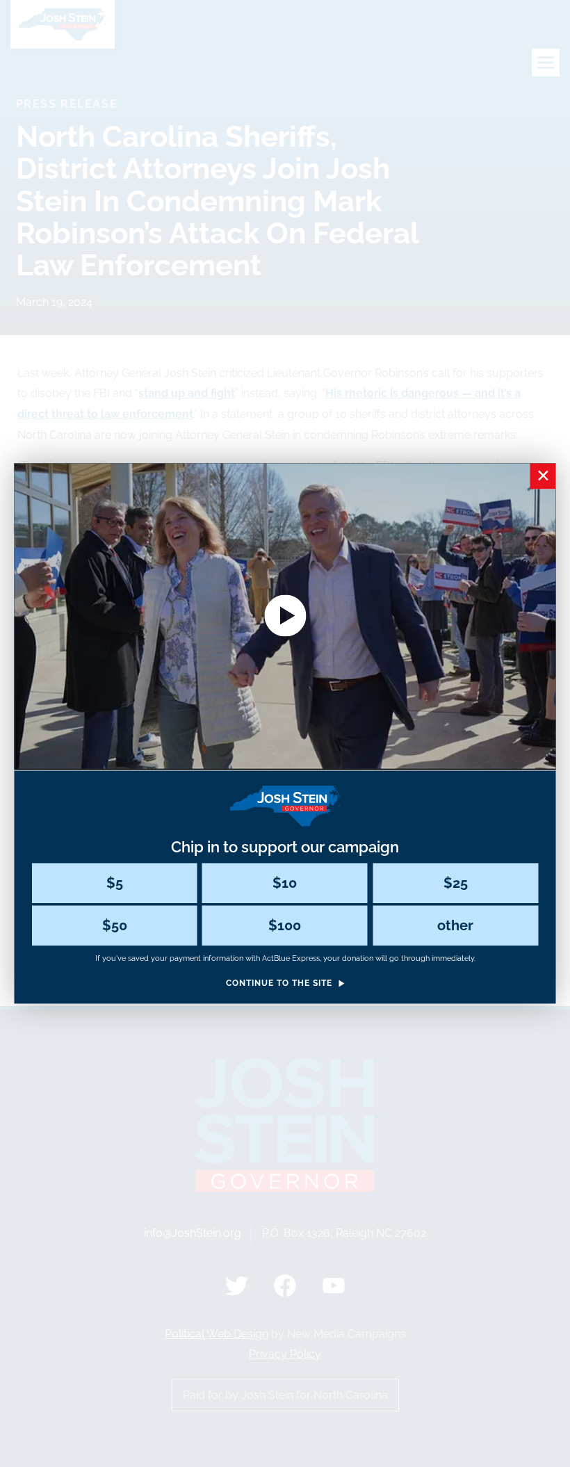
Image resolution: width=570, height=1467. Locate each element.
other (455, 925)
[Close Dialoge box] (543, 476)
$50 (114, 925)
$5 (114, 883)
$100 (284, 925)
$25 (455, 883)
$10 (284, 883)
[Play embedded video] (285, 615)
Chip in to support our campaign (285, 847)
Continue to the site (279, 984)
